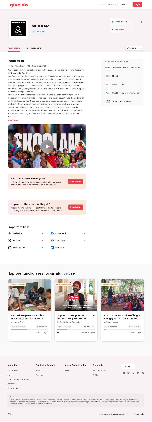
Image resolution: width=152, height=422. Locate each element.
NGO (67, 370)
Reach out (40, 375)
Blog (9, 375)
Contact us (12, 388)
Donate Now (75, 181)
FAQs (38, 370)
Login (137, 4)
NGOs (95, 375)
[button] (39, 32)
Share (133, 48)
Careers (11, 384)
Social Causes (99, 370)
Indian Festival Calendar (18, 379)
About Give (12, 370)
